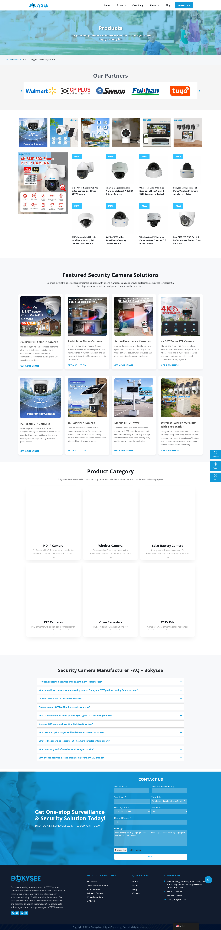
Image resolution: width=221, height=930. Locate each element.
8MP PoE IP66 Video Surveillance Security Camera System (116, 240)
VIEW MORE (53, 514)
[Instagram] (26, 913)
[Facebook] (13, 913)
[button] (21, 91)
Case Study (137, 5)
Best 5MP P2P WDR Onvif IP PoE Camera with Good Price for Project (187, 240)
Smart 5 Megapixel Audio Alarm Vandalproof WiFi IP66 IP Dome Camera (119, 190)
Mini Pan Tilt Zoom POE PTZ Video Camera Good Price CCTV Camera (85, 190)
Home (107, 5)
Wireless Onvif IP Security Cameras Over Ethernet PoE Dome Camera (152, 240)
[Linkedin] (17, 913)
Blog (168, 5)
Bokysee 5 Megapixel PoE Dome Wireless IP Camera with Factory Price (185, 190)
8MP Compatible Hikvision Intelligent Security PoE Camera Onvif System (84, 240)
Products (121, 5)
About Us (154, 5)
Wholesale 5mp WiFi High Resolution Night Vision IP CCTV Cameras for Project (151, 190)
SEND (150, 857)
